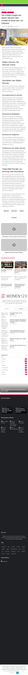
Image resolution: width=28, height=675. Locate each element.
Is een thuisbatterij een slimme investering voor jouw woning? (17, 331)
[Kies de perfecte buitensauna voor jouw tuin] (5, 347)
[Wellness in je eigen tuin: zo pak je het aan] (5, 341)
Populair (21, 308)
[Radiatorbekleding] (14, 429)
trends (23, 549)
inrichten (13, 546)
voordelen (23, 551)
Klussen (4, 365)
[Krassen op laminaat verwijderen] (23, 478)
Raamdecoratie (14, 549)
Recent (7, 308)
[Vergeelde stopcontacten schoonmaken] (14, 423)
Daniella (14, 217)
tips (19, 549)
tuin (2, 551)
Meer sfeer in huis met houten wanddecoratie (6, 285)
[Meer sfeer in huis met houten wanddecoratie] (7, 279)
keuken (23, 546)
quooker (4, 374)
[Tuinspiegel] (23, 423)
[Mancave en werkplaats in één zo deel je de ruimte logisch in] (21, 264)
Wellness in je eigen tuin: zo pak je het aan (12, 391)
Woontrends (8, 9)
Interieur (4, 12)
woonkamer (13, 553)
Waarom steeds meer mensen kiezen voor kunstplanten (20, 286)
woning (7, 553)
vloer (18, 551)
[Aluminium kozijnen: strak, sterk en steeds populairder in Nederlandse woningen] (5, 324)
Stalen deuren (5, 67)
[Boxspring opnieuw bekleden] (5, 430)
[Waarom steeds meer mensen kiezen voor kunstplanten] (21, 279)
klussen (3, 549)
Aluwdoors (6, 174)
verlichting (13, 551)
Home (3, 9)
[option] (14, 384)
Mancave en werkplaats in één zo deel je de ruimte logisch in (21, 271)
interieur (14, 211)
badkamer (4, 546)
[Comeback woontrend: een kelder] (7, 264)
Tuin (3, 363)
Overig (3, 361)
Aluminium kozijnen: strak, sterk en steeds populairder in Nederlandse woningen (18, 321)
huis (8, 546)
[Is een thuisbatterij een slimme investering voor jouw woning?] (5, 333)
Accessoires (4, 369)
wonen (3, 553)
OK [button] (17, 672)
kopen (8, 549)
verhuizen (7, 551)
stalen (22, 211)
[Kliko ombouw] (5, 423)
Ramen (3, 372)
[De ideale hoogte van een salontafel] (5, 315)
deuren (7, 211)
